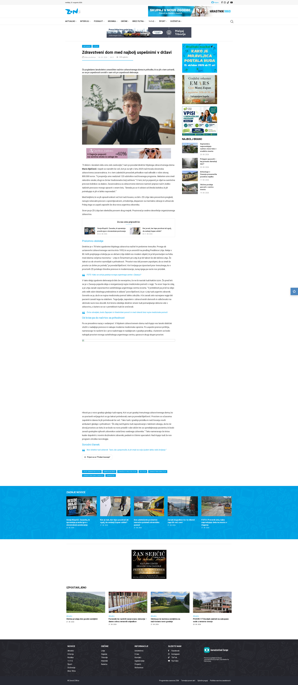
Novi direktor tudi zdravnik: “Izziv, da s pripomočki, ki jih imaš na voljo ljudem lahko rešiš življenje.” (126, 450)
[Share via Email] (104, 65)
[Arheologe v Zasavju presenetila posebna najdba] (190, 176)
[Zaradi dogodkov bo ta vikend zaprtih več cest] (183, 511)
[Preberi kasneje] (294, 291)
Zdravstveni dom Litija (158, 471)
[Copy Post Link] (99, 65)
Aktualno (70, 21)
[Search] (231, 21)
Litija (96, 46)
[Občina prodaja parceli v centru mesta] (190, 188)
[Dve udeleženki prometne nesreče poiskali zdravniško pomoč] (149, 512)
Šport (162, 21)
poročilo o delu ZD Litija (127, 471)
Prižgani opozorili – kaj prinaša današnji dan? (208, 161)
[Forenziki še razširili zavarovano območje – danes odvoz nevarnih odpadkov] (128, 608)
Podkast (98, 21)
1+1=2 (151, 21)
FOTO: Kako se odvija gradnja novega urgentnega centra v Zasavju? (114, 275)
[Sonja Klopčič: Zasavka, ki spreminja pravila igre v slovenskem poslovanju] (90, 230)
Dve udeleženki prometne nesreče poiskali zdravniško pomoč (146, 522)
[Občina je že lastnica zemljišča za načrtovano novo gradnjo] (170, 608)
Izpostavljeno (76, 587)
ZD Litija (143, 471)
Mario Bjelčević (109, 471)
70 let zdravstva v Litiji (91, 471)
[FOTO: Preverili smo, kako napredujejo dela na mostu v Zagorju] (216, 512)
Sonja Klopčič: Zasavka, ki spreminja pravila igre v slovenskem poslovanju (78, 522)
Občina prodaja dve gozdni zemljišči (82, 619)
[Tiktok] (228, 2)
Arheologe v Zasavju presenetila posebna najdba (208, 174)
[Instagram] (225, 2)
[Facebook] (222, 2)
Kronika (112, 21)
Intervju (84, 21)
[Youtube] (231, 2)
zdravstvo (110, 475)
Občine (124, 21)
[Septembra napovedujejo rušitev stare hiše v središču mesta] (190, 148)
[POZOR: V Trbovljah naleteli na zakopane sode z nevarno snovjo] (212, 608)
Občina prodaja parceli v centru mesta (206, 187)
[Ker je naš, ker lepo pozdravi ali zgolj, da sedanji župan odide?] (135, 230)
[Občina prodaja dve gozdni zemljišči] (85, 607)
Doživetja (175, 21)
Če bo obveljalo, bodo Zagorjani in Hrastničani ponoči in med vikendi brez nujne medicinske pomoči (127, 312)
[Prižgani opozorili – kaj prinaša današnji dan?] (190, 163)
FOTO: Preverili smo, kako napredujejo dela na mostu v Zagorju (214, 522)
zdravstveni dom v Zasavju (93, 475)
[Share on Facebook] (94, 65)
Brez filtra (138, 21)
